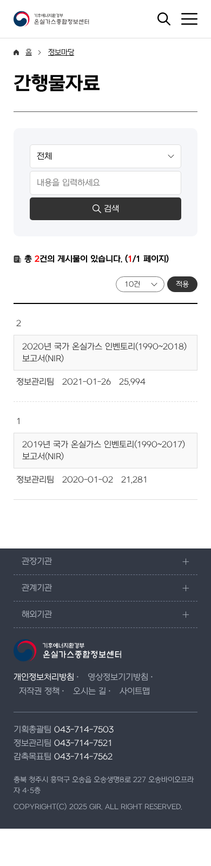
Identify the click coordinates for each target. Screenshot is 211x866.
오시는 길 (89, 691)
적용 (182, 284)
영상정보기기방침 (118, 677)
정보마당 (61, 52)
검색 (111, 209)
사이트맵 (135, 691)
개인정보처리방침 (44, 677)
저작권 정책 (39, 691)
